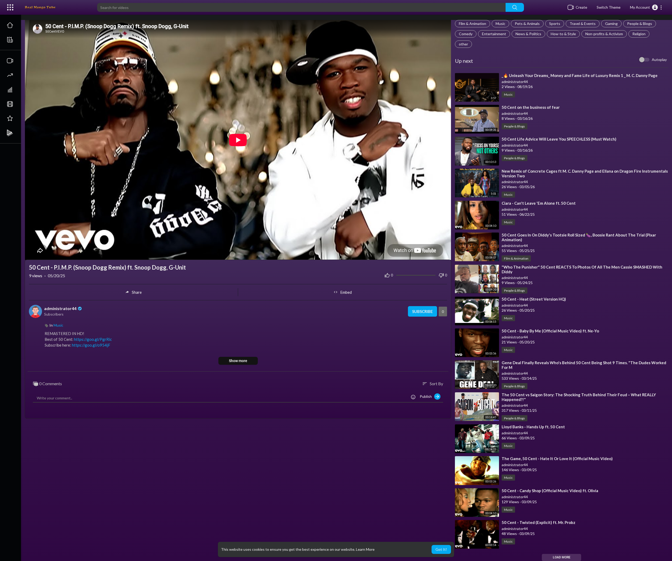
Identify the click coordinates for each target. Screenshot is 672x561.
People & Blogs (639, 23)
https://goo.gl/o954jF (91, 345)
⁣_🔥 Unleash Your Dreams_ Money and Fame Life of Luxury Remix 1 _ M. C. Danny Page (580, 75)
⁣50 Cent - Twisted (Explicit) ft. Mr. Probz (538, 522)
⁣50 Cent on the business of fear (531, 107)
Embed (346, 292)
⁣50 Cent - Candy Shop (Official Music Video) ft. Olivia (550, 490)
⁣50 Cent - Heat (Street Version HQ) (534, 299)
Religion (638, 34)
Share (137, 292)
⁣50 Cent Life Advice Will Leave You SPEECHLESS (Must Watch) (559, 139)
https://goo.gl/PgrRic (93, 339)
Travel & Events (583, 23)
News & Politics (528, 34)
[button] (646, 7)
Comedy (465, 34)
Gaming (611, 23)
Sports (554, 23)
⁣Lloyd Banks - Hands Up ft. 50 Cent (533, 426)
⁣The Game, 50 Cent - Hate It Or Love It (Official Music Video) (557, 458)
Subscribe (422, 311)
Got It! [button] (441, 549)
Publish (427, 396)
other (463, 44)
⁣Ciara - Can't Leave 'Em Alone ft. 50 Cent (539, 203)
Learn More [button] (365, 549)
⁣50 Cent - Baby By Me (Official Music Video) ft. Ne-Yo (550, 330)
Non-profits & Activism (604, 34)
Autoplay (659, 59)
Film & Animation (472, 23)
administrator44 (515, 81)
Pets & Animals (527, 23)
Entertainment (494, 34)
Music (500, 23)
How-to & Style (563, 34)
